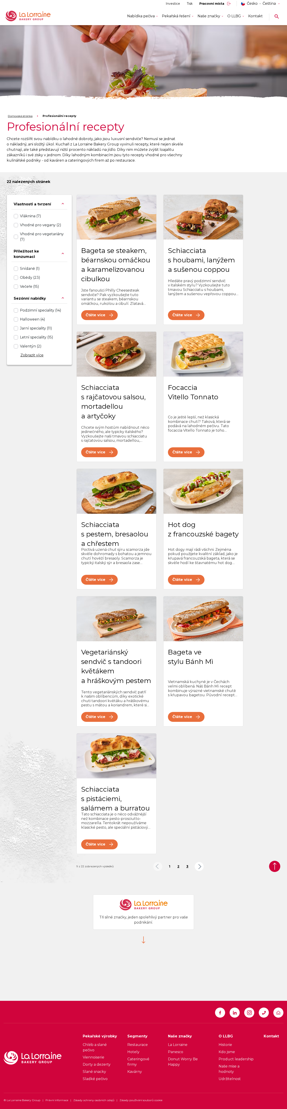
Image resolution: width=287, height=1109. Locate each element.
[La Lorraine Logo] (34, 16)
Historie (225, 1045)
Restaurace (137, 1045)
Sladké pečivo (95, 1079)
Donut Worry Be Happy (183, 1062)
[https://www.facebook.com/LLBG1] (220, 1013)
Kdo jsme (227, 1052)
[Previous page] (158, 866)
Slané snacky (94, 1071)
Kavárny (134, 1071)
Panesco (175, 1052)
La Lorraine (177, 1045)
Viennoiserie (93, 1057)
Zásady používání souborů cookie (141, 1100)
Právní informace (57, 1100)
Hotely (133, 1052)
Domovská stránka (20, 116)
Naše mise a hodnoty (229, 1069)
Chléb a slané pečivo (95, 1047)
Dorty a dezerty (97, 1064)
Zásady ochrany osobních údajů (93, 1100)
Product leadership (236, 1059)
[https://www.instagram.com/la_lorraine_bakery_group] (249, 1013)
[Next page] (199, 866)
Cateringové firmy (138, 1062)
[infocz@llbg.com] (278, 1013)
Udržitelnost (230, 1079)
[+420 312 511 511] (264, 1013)
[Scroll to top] (274, 866)
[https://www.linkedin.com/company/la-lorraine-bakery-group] (235, 1013)
